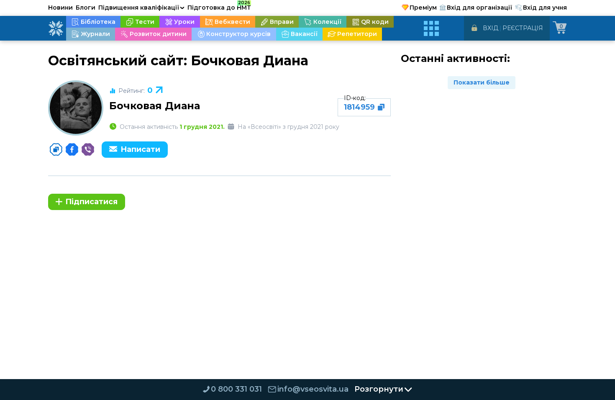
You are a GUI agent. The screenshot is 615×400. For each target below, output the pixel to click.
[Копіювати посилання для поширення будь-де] (56, 149)
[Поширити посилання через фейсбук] (72, 149)
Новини (60, 7)
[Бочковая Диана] (75, 108)
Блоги (85, 7)
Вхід (490, 28)
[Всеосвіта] (55, 28)
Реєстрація (522, 28)
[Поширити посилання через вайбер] (88, 149)
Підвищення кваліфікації (141, 7)
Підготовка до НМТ (219, 6)
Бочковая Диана (154, 106)
